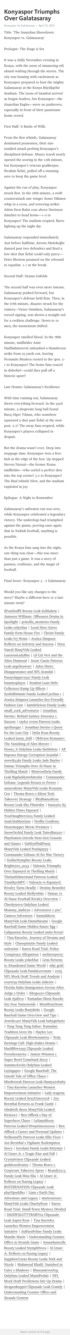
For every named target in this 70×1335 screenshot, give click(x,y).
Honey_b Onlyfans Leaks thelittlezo (31, 749)
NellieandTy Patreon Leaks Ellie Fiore (32, 1137)
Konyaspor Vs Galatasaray (19, 25)
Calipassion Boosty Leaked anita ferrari (33, 932)
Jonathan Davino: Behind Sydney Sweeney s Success (31, 716)
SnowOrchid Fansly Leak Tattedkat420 (33, 832)
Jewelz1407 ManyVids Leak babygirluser (34, 1021)
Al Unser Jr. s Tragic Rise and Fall (29, 1153)
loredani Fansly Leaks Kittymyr (39, 1148)
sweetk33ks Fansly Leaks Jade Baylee (32, 760)
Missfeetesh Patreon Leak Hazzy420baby (35, 1082)
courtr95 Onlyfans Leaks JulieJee (29, 982)
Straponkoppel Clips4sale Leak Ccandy (33, 1287)
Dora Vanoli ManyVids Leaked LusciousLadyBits (35, 649)
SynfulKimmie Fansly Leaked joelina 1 (32, 694)
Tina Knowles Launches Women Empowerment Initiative (29, 1226)
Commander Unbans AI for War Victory (34, 854)
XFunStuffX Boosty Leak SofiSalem (30, 611)
